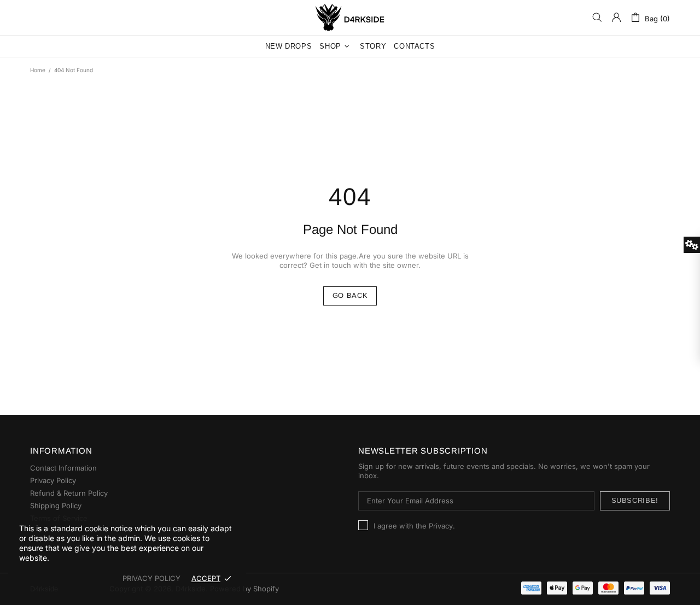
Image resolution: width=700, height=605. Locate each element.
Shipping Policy (55, 505)
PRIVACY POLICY (151, 578)
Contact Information (63, 467)
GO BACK (350, 295)
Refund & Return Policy (69, 493)
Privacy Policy (53, 480)
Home (37, 70)
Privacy (441, 525)
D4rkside (350, 17)
